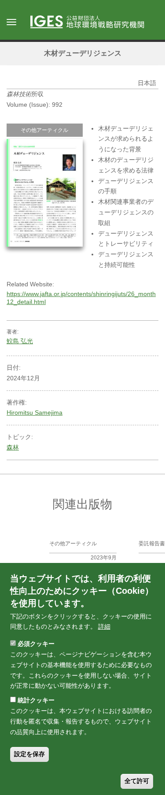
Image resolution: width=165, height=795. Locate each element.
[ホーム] (91, 22)
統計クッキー (36, 700)
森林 (13, 447)
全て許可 (137, 780)
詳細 (104, 626)
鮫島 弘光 (20, 341)
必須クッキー (36, 643)
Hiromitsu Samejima (34, 412)
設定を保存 (29, 754)
